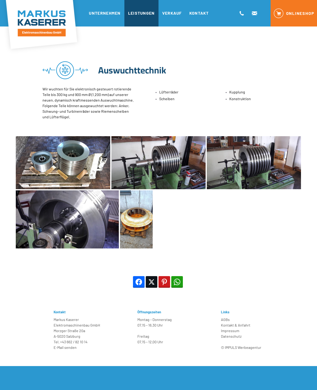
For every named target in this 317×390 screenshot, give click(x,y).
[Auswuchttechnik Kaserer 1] (136, 219)
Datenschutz (231, 336)
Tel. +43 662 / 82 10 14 (70, 342)
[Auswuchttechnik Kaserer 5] (63, 162)
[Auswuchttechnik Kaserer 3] (254, 162)
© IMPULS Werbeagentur (241, 347)
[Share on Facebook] (139, 282)
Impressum (230, 330)
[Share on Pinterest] (164, 282)
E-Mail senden (65, 347)
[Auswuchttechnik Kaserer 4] (158, 162)
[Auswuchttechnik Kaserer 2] (67, 219)
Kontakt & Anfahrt (235, 325)
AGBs (225, 319)
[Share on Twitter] (151, 282)
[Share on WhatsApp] (177, 282)
